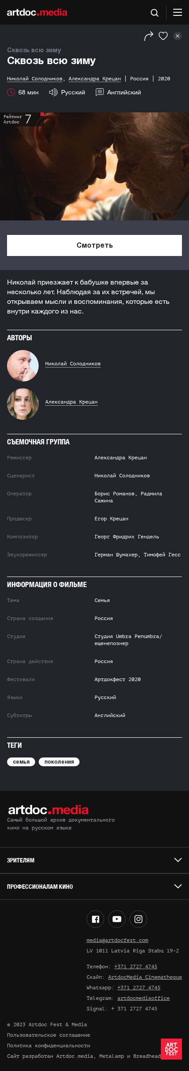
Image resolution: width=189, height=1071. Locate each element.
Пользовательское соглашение (48, 1035)
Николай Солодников (73, 364)
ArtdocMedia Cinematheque (145, 977)
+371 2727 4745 (135, 966)
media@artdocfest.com (117, 940)
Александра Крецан (71, 402)
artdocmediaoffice (143, 998)
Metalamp (111, 1056)
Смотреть (94, 246)
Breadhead (147, 1056)
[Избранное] (163, 36)
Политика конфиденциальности (48, 1045)
